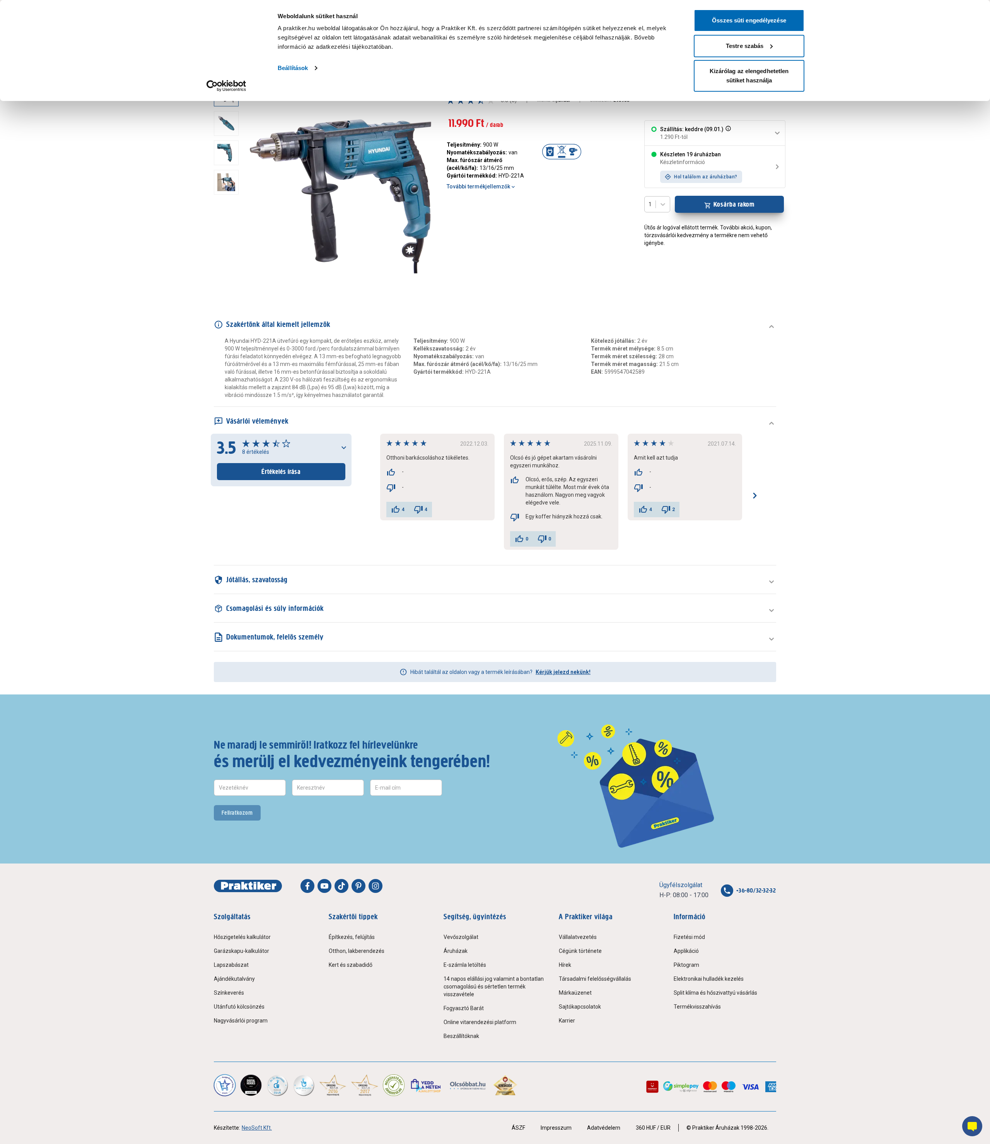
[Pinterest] (358, 886)
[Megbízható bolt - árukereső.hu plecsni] (394, 1085)
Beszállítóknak (461, 1036)
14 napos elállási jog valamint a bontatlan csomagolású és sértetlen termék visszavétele (494, 986)
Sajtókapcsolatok (580, 1007)
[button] (727, 133)
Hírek (565, 965)
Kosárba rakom (734, 204)
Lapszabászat (231, 965)
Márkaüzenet (575, 993)
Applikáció (686, 951)
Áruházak (456, 951)
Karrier (567, 1020)
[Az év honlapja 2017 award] (365, 1085)
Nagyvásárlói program (241, 1020)
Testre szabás (744, 46)
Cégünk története (580, 951)
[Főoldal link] (248, 886)
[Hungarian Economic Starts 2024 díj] (225, 1085)
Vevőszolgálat (461, 937)
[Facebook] (307, 886)
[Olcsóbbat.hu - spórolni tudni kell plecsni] (468, 1085)
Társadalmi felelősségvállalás (595, 979)
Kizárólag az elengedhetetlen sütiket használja (749, 76)
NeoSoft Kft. (257, 1128)
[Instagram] (375, 886)
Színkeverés (229, 993)
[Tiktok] (341, 886)
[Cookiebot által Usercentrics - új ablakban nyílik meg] (226, 86)
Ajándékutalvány (234, 979)
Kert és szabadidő (350, 965)
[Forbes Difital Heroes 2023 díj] (251, 1085)
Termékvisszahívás (697, 1007)
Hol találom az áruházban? (705, 177)
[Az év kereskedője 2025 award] (505, 1085)
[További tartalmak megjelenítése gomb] (228, 279)
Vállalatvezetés (578, 937)
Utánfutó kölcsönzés (239, 1007)
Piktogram (686, 965)
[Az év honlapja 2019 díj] (303, 1085)
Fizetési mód (689, 937)
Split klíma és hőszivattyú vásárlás (715, 993)
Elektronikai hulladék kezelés (709, 979)
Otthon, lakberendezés (356, 951)
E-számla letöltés (465, 965)
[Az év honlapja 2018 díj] (277, 1085)
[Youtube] (324, 886)
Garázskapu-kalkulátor (241, 951)
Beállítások (293, 68)
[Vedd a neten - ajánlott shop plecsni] (426, 1085)
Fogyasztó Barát (464, 1008)
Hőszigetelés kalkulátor (242, 937)
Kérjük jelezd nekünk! (563, 672)
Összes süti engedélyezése (749, 20)
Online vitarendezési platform (480, 1022)
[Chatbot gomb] (972, 1126)
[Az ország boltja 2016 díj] (332, 1085)
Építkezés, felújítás (352, 937)
